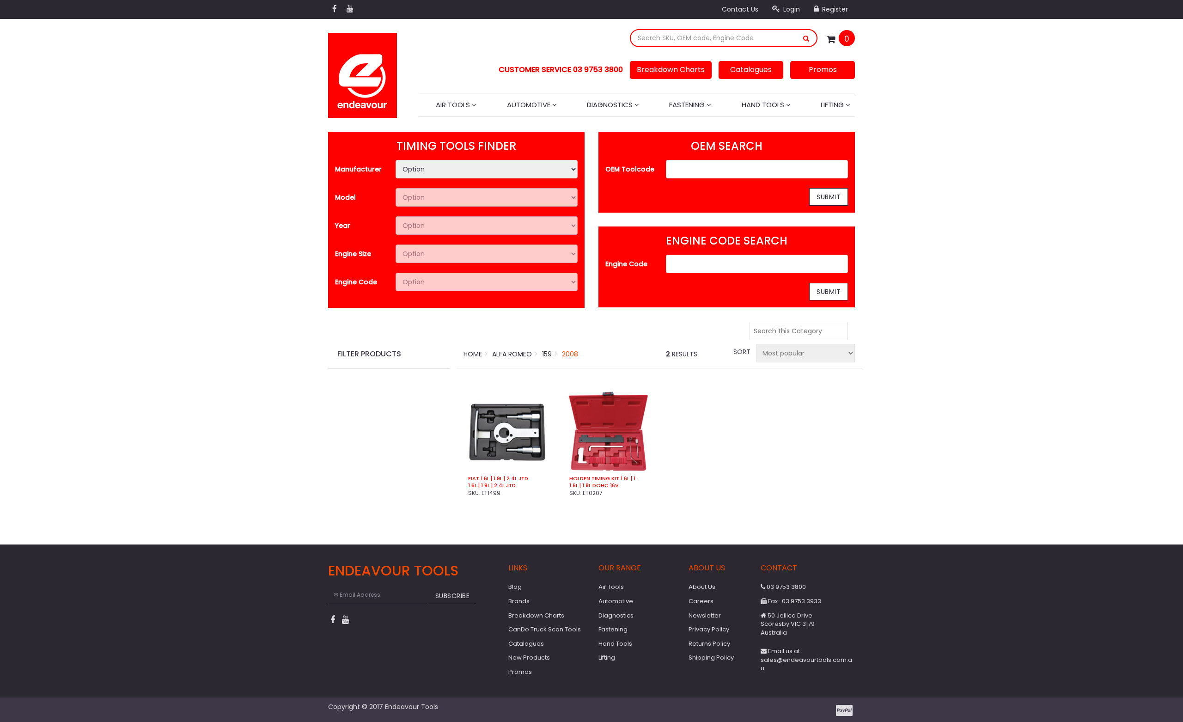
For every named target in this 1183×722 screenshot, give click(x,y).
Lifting (833, 105)
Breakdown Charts (671, 69)
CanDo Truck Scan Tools (544, 629)
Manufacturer (358, 169)
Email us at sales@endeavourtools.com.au (806, 660)
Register (834, 9)
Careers (701, 601)
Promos (823, 69)
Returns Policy (709, 643)
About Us (702, 586)
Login (790, 9)
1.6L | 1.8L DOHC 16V (594, 485)
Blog (515, 586)
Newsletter (705, 615)
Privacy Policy (709, 629)
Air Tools (454, 105)
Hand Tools (764, 105)
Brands (519, 601)
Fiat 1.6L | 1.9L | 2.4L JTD (498, 478)
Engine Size (353, 253)
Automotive (529, 105)
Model (345, 197)
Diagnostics (610, 105)
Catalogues (751, 69)
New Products (529, 657)
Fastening (688, 105)
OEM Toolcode (629, 169)
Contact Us (740, 9)
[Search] (806, 38)
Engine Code (356, 282)
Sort (741, 351)
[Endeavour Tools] (362, 72)
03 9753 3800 (785, 586)
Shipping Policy (711, 657)
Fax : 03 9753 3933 (794, 601)
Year (342, 225)
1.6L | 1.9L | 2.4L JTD (492, 485)
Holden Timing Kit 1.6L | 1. (603, 478)
